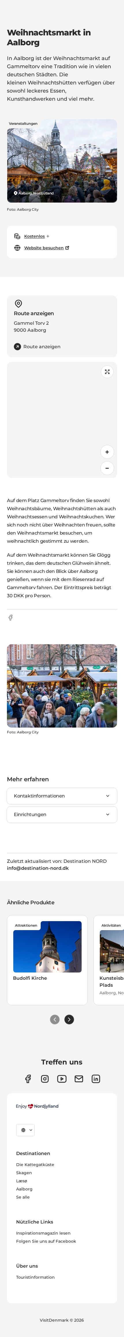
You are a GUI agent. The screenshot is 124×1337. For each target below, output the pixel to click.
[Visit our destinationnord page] (96, 1079)
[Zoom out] (107, 468)
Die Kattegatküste (35, 1164)
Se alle (23, 1197)
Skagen (24, 1172)
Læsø (21, 1180)
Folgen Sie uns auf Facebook (46, 1241)
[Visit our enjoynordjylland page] (28, 1079)
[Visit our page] (45, 1079)
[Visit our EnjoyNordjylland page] (62, 1079)
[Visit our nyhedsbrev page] (79, 1079)
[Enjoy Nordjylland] (37, 1106)
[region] (62, 420)
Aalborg (24, 1189)
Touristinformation (35, 1277)
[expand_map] (107, 371)
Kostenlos (34, 236)
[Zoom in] (107, 452)
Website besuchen (44, 247)
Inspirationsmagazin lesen (43, 1233)
